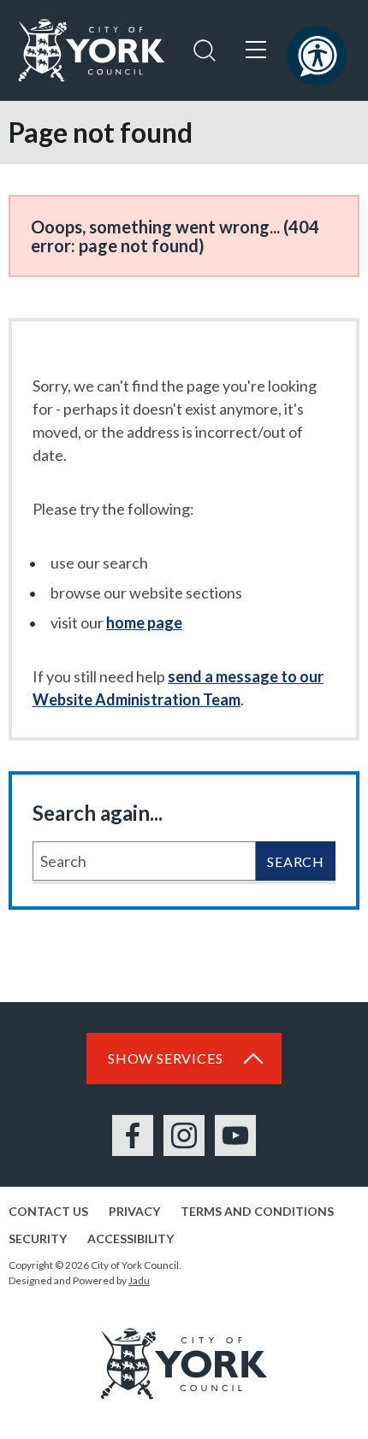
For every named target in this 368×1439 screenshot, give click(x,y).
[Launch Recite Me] (317, 56)
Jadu (139, 1280)
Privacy (134, 1211)
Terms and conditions (257, 1211)
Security (38, 1238)
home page (144, 622)
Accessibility (130, 1238)
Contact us (48, 1211)
